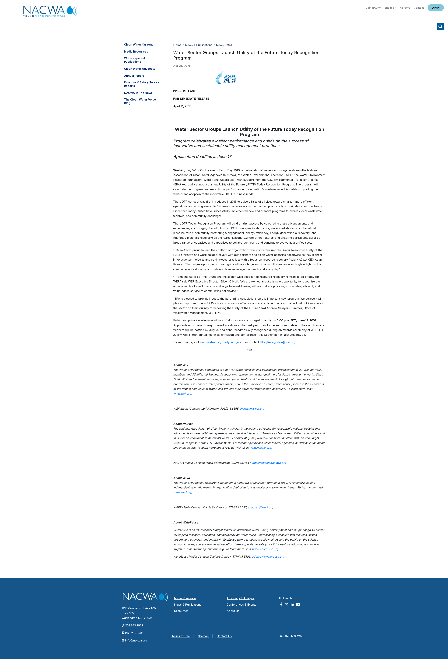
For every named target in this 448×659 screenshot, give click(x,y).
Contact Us (224, 636)
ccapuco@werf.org (260, 507)
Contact (419, 7)
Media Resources (136, 51)
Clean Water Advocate (139, 68)
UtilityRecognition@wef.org (277, 342)
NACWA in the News (138, 93)
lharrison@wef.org (252, 408)
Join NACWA (373, 7)
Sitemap (203, 636)
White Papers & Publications (134, 59)
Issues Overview (185, 598)
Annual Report (134, 75)
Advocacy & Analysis (240, 598)
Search (440, 26)
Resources (181, 611)
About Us (233, 611)
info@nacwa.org (136, 640)
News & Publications (198, 45)
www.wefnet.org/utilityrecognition (222, 342)
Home (50, 12)
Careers (405, 7)
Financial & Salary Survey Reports (141, 84)
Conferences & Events (241, 604)
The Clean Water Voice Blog (140, 101)
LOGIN (436, 7)
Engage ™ (390, 7)
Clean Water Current (138, 44)
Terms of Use (181, 636)
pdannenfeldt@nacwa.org (269, 462)
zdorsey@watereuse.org (268, 556)
